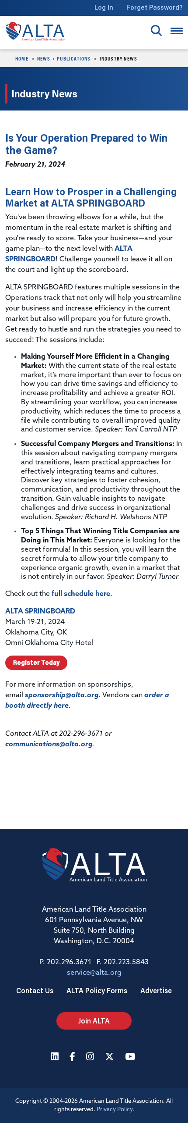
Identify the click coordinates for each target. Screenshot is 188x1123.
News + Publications (64, 58)
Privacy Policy (114, 1109)
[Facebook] (73, 1057)
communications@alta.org (48, 744)
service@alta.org (94, 973)
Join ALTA (94, 1020)
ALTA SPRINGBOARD (40, 611)
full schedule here (81, 594)
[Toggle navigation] (177, 31)
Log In (103, 7)
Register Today (36, 663)
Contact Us (34, 990)
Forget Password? (154, 7)
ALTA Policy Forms (96, 990)
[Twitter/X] (110, 1057)
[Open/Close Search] (156, 30)
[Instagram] (91, 1057)
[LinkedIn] (56, 1057)
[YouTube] (131, 1057)
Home (21, 58)
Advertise (156, 990)
